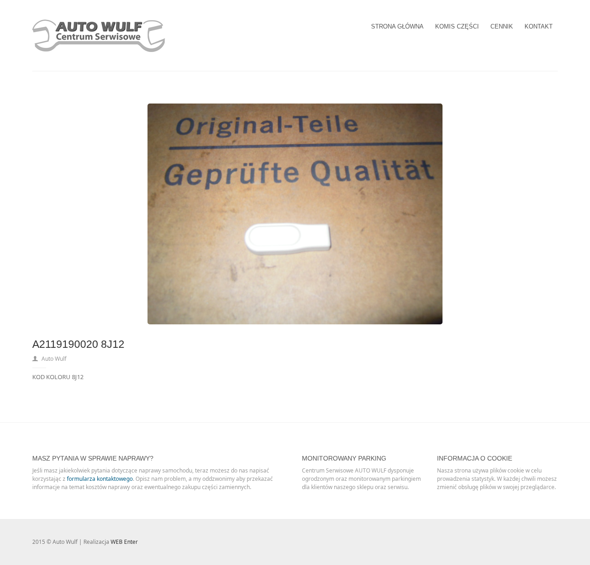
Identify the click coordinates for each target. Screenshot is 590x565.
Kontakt (539, 26)
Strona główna (397, 26)
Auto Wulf (53, 359)
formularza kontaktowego (100, 479)
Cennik (501, 26)
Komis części (457, 26)
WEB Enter (124, 542)
